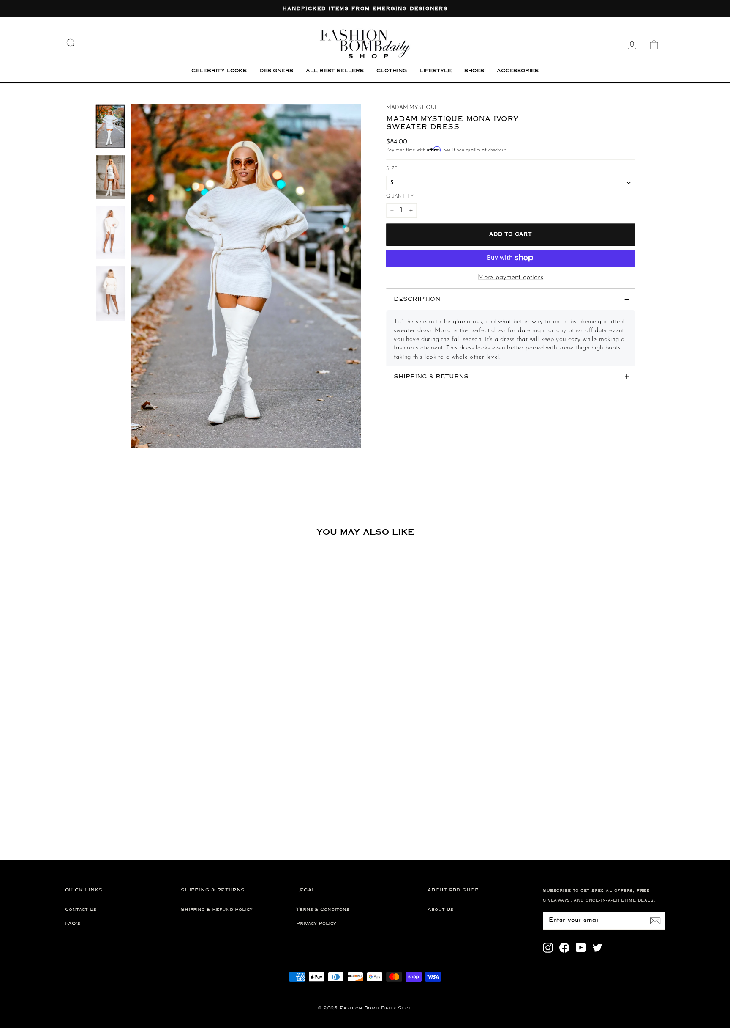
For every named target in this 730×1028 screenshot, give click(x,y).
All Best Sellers (335, 71)
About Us (440, 909)
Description (417, 299)
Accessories (518, 71)
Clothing (391, 71)
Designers (276, 71)
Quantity (400, 196)
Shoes (474, 71)
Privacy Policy (316, 923)
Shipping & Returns (431, 376)
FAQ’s (72, 923)
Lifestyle (435, 71)
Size (392, 168)
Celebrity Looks (219, 71)
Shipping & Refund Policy (217, 909)
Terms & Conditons (322, 909)
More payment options (510, 277)
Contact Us (80, 909)
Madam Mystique (412, 107)
